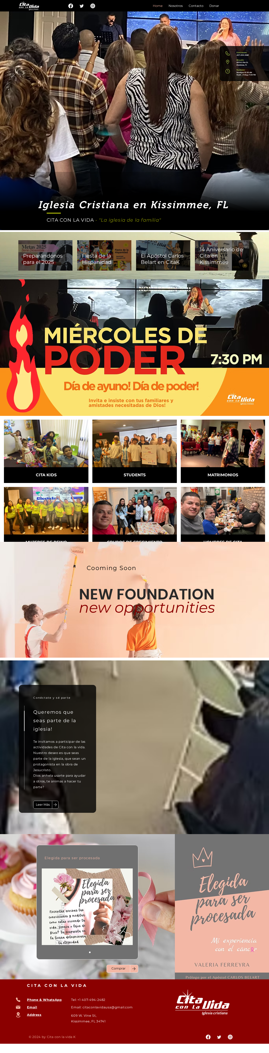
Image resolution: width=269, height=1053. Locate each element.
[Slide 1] (85, 952)
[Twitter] (81, 6)
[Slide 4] (94, 952)
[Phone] (18, 999)
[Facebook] (70, 6)
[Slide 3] (90, 952)
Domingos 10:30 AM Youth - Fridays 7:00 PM (246, 74)
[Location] (18, 1015)
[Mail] (18, 1007)
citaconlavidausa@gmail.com (108, 1007)
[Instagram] (92, 6)
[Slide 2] (80, 952)
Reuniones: (241, 69)
